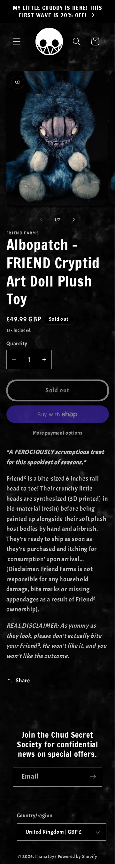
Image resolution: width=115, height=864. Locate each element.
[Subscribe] (93, 777)
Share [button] (23, 680)
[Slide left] (41, 220)
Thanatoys (46, 856)
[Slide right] (74, 220)
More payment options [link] (57, 433)
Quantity (16, 343)
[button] (16, 41)
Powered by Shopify (77, 856)
